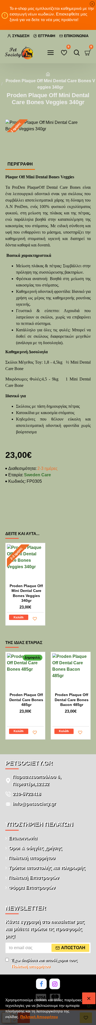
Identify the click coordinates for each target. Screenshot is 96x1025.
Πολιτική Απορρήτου (39, 1017)
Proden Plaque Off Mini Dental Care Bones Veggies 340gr (26, 593)
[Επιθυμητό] (35, 619)
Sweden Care (37, 475)
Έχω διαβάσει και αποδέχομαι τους (44, 963)
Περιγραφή (20, 164)
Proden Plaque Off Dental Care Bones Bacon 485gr (72, 699)
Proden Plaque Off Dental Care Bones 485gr (26, 699)
